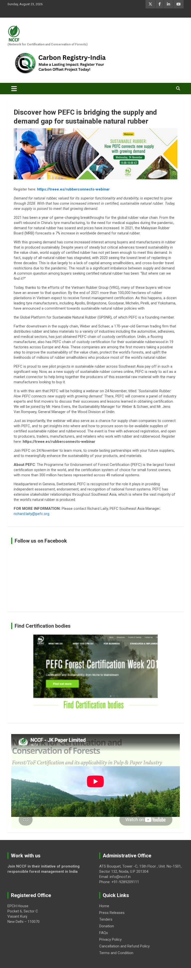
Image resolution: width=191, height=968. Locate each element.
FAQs (103, 933)
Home (104, 906)
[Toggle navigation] (14, 88)
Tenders (105, 919)
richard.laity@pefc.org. (32, 514)
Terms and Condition (116, 953)
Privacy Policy (110, 939)
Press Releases (112, 912)
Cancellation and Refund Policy (124, 946)
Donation (106, 926)
